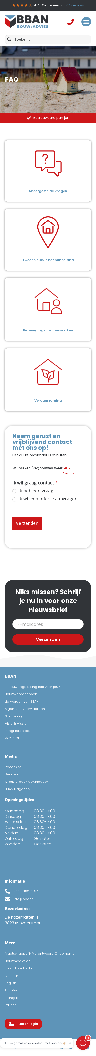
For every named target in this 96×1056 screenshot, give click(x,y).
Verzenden (27, 523)
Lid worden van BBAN (22, 701)
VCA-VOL (12, 738)
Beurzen (11, 774)
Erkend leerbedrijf (19, 968)
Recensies (13, 767)
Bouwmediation (17, 961)
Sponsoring (14, 716)
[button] (86, 21)
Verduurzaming (48, 400)
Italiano (11, 1005)
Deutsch (11, 975)
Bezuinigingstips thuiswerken (48, 330)
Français (12, 997)
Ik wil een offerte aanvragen (47, 499)
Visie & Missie (16, 723)
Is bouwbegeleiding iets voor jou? (32, 686)
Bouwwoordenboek (21, 694)
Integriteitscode (17, 731)
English (10, 983)
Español (11, 990)
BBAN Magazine (17, 789)
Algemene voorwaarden (25, 708)
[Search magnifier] (9, 39)
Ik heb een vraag (35, 491)
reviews (75, 5)
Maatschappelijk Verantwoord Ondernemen (41, 953)
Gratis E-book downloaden (27, 781)
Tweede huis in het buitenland (48, 260)
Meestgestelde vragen (48, 191)
